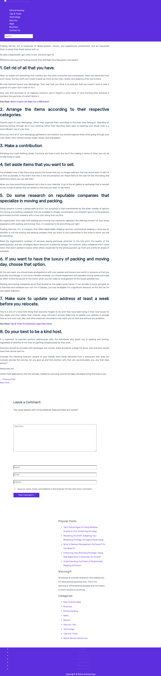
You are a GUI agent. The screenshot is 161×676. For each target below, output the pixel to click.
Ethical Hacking (16, 10)
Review (66, 620)
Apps (11, 24)
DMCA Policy (83, 665)
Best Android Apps (72, 602)
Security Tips (69, 624)
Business (13, 27)
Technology (14, 17)
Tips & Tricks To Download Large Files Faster (31, 324)
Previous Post (7, 379)
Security (13, 20)
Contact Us (14, 30)
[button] (5, 40)
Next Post (6, 382)
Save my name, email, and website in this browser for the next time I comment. (54, 489)
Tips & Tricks (15, 14)
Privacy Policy (83, 659)
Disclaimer (83, 662)
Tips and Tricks (70, 634)
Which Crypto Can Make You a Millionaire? (29, 101)
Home (83, 649)
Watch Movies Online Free (75, 638)
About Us (83, 652)
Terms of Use (83, 669)
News (66, 615)
